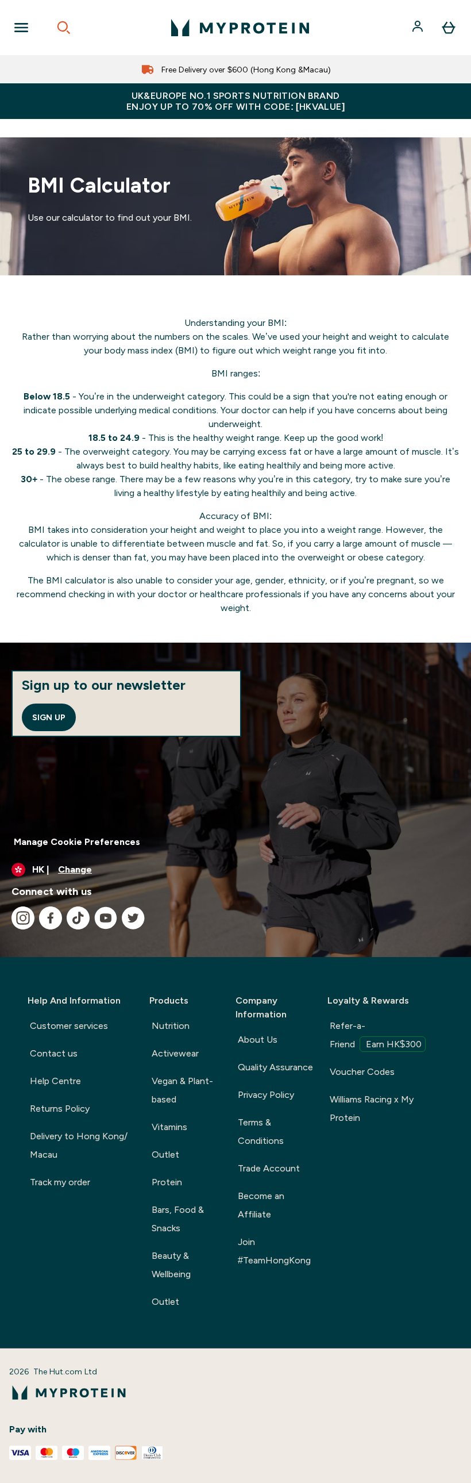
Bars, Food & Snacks (178, 1219)
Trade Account (269, 1168)
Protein (167, 1182)
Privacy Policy (266, 1095)
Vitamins (169, 1127)
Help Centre (55, 1081)
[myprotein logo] (240, 27)
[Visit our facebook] (50, 917)
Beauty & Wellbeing (171, 1265)
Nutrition (171, 1026)
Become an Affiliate (261, 1205)
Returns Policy (60, 1108)
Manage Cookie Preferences (77, 842)
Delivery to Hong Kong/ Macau (79, 1145)
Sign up (48, 717)
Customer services (69, 1026)
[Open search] (64, 28)
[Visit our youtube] (105, 917)
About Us (257, 1039)
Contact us (54, 1053)
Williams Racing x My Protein (372, 1108)
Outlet (165, 1154)
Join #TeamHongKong (274, 1251)
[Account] (418, 28)
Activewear (175, 1053)
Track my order (60, 1182)
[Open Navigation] (21, 27)
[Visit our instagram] (22, 917)
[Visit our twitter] (133, 917)
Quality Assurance (275, 1067)
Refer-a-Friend (376, 1035)
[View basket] (448, 27)
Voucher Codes (362, 1072)
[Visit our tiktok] (78, 917)
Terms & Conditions (261, 1131)
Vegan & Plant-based (182, 1090)
